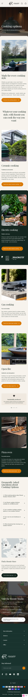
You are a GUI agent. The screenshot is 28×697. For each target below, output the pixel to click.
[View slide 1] (11, 408)
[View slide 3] (15, 408)
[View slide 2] (13, 408)
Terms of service (16, 694)
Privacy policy (10, 694)
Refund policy (4, 694)
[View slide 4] (17, 408)
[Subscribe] (23, 668)
